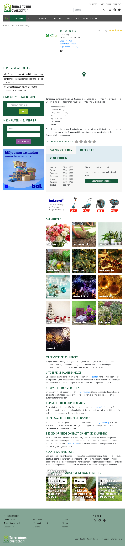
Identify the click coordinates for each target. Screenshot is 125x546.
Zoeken (23, 111)
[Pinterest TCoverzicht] (119, 10)
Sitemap (114, 539)
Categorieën (44, 18)
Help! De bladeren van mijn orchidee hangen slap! (23, 74)
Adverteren (106, 4)
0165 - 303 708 (66, 41)
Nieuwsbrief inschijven (42, 523)
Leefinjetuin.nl (9, 520)
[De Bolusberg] (52, 35)
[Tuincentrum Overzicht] (18, 7)
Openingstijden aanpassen (101, 181)
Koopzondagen (90, 18)
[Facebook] (61, 51)
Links (120, 539)
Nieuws (65, 523)
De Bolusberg (24, 25)
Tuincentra (17, 18)
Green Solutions (92, 539)
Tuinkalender (72, 18)
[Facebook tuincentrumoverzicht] (115, 10)
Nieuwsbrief (94, 4)
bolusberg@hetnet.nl (68, 44)
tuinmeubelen (85, 392)
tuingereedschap (102, 422)
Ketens (57, 18)
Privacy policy (104, 539)
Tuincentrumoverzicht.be (13, 523)
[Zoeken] (104, 10)
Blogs (30, 18)
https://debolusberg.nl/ (69, 47)
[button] (84, 74)
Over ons (117, 4)
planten (95, 377)
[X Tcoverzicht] (110, 10)
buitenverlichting (100, 407)
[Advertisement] (23, 46)
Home (5, 25)
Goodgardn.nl (9, 527)
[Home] (6, 18)
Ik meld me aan (23, 141)
